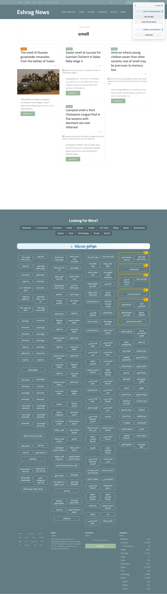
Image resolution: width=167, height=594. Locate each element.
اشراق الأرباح (126, 444)
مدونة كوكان (126, 366)
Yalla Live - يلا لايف (25, 289)
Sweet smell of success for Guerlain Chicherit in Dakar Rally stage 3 (83, 57)
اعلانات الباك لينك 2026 (93, 294)
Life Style (113, 11)
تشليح (74, 438)
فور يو (92, 447)
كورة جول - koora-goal (40, 267)
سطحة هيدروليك (59, 413)
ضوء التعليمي (141, 305)
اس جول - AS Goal (25, 309)
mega (116, 228)
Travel (96, 233)
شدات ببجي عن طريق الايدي (92, 419)
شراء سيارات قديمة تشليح (66, 465)
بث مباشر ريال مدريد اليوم (59, 483)
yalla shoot (59, 313)
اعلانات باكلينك (59, 302)
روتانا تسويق (141, 394)
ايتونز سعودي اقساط (107, 372)
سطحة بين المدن (74, 413)
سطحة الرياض (74, 404)
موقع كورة (33, 369)
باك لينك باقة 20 (59, 269)
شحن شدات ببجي (108, 460)
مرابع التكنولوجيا (126, 343)
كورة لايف (40, 327)
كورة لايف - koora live (40, 407)
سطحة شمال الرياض (74, 422)
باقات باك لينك (93, 265)
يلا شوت (74, 313)
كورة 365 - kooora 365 (40, 309)
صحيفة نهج (141, 372)
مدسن (126, 388)
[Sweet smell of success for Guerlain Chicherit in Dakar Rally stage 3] (83, 71)
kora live (25, 321)
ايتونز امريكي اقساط (93, 439)
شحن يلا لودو (107, 470)
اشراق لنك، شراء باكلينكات (107, 275)
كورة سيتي (59, 475)
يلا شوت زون (40, 452)
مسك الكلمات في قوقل (141, 333)
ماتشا (92, 514)
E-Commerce (42, 228)
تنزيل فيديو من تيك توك (41, 469)
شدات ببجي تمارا (92, 344)
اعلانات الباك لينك (93, 273)
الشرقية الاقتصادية (126, 358)
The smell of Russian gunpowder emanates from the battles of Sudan (38, 57)
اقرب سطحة (59, 430)
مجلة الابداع (126, 394)
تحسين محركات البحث (126, 282)
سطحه (59, 404)
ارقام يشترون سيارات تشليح (74, 458)
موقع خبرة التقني (141, 380)
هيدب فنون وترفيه (108, 331)
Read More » (27, 113)
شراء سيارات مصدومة (59, 458)
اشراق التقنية (126, 331)
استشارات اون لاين (126, 402)
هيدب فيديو (126, 409)
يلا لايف (66, 490)
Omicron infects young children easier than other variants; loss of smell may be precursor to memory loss (128, 61)
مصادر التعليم (92, 301)
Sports (82, 11)
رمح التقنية (141, 416)
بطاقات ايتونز (92, 479)
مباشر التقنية (126, 429)
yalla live (66, 518)
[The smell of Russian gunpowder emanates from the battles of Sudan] (38, 82)
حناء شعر (92, 505)
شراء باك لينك (107, 256)
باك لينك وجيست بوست (107, 304)
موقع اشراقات (141, 313)
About (27, 2)
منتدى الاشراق (108, 294)
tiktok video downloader (25, 479)
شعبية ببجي (108, 479)
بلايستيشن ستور (107, 487)
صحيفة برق (126, 304)
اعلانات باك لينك (74, 302)
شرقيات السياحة (126, 437)
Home (20, 2)
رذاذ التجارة (126, 416)
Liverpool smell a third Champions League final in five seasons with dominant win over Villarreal (83, 118)
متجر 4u (108, 416)
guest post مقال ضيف (59, 258)
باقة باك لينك (141, 279)
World (41, 2)
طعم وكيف (141, 422)
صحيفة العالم (92, 330)
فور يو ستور (93, 407)
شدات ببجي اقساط (108, 344)
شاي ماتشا (107, 520)
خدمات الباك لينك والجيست (74, 259)
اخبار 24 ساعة (92, 321)
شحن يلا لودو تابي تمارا (92, 429)
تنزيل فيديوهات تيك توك (40, 480)
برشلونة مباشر (59, 321)
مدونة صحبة (141, 435)
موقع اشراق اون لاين (126, 313)
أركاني (141, 429)
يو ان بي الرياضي (92, 314)
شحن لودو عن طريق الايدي (92, 471)
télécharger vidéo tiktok (33, 489)
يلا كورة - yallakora (25, 298)
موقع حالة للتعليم (107, 322)
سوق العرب (74, 267)
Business (26, 228)
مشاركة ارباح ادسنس (126, 258)
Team (34, 2)
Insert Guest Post (69, 11)
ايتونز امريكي (93, 362)
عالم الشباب (134, 269)
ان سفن (141, 342)
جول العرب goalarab (74, 483)
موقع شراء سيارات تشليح (59, 449)
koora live (25, 274)
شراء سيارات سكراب (59, 440)
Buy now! (54, 2)
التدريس (107, 283)
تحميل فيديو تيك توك (25, 470)
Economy (91, 11)
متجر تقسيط (93, 390)
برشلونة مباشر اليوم (59, 502)
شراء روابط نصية (107, 265)
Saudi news (139, 228)
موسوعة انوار (141, 445)
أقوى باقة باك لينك (59, 278)
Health (114, 49)
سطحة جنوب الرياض (74, 431)
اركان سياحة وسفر (134, 321)
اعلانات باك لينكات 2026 (33, 436)
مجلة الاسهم (141, 357)
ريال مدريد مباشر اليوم (74, 501)
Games (80, 228)
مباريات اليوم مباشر (74, 321)
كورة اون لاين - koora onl (40, 299)
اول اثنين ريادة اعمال (141, 258)
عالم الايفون (141, 366)
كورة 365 (74, 474)
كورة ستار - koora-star (25, 258)
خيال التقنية (141, 351)
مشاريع (59, 294)
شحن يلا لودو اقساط (92, 371)
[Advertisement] (83, 188)
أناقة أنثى (126, 379)
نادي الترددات (141, 400)
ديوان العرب (74, 294)
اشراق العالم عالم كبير (93, 285)
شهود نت (126, 422)
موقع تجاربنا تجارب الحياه (59, 286)
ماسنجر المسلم (134, 294)
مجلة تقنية (107, 312)
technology (102, 11)
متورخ (141, 388)
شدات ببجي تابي (92, 353)
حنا (108, 514)
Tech (47, 2)
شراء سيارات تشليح (74, 449)
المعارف (141, 409)
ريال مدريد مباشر (74, 330)
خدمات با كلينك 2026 (74, 286)
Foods (69, 228)
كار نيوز (126, 372)
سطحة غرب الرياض (59, 422)
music (126, 228)
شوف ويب (126, 351)
